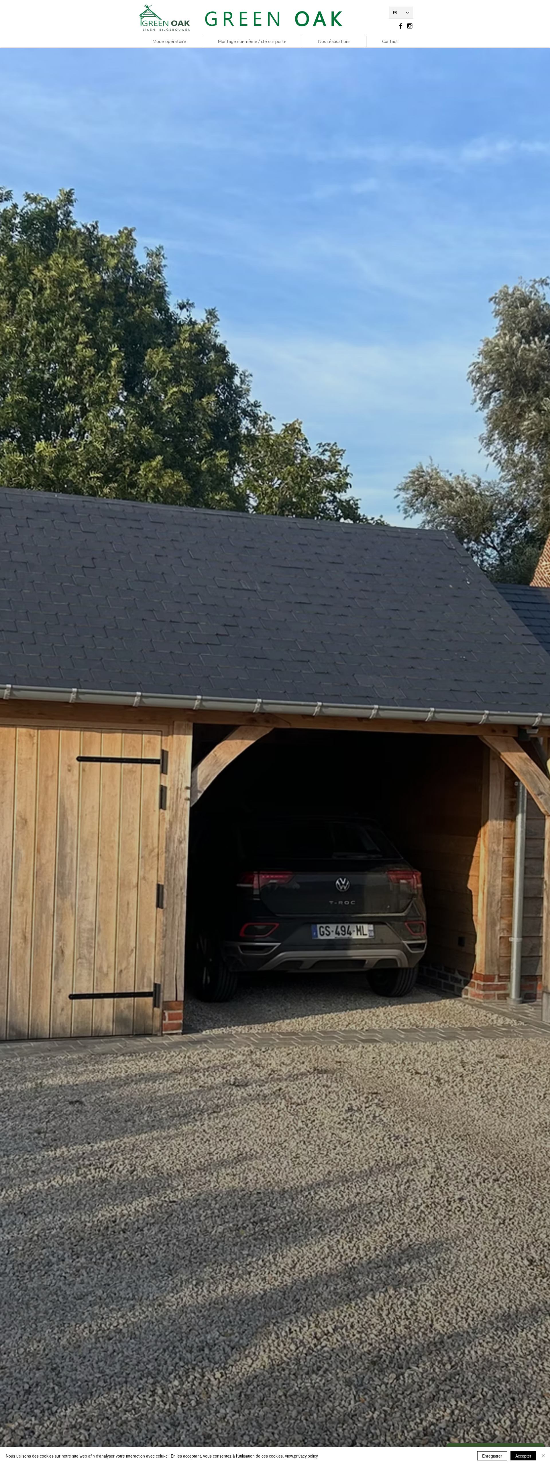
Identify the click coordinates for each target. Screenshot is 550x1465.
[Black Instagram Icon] (409, 26)
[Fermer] (543, 1455)
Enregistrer (492, 1456)
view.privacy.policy (301, 1456)
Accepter (523, 1456)
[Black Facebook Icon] (400, 26)
